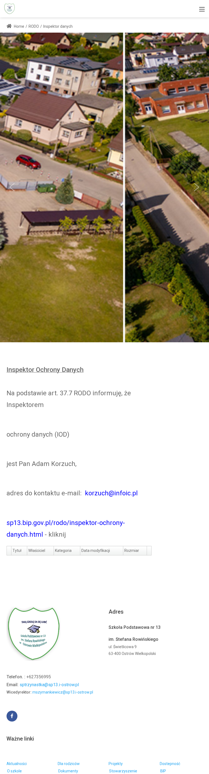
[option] (104, 187)
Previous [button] (12, 187)
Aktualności (17, 763)
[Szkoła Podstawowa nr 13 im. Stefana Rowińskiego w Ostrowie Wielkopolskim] (9, 8)
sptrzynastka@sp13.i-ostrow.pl (49, 684)
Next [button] (197, 187)
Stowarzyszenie (123, 771)
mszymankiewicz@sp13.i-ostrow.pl (62, 692)
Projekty (116, 763)
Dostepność (170, 763)
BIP (163, 771)
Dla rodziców (69, 763)
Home (18, 26)
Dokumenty (68, 771)
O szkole (14, 771)
